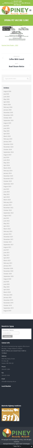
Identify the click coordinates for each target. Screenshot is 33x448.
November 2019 (8, 303)
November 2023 (8, 178)
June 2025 (7, 128)
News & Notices (6, 27)
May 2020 (6, 287)
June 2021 (7, 252)
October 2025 (8, 118)
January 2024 (7, 173)
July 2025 (6, 126)
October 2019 (8, 305)
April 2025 (7, 134)
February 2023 (8, 202)
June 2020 (7, 284)
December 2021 (8, 237)
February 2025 (8, 139)
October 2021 (8, 242)
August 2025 (7, 123)
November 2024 (8, 147)
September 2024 (8, 152)
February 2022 (8, 231)
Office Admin (6, 29)
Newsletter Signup (8, 330)
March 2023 (7, 200)
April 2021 (7, 258)
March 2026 (7, 104)
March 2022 (7, 229)
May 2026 (6, 99)
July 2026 (6, 94)
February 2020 (8, 295)
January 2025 (7, 141)
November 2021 (8, 239)
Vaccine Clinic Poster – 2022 (10, 45)
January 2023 (7, 205)
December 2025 (8, 112)
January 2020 (7, 297)
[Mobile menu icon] (30, 10)
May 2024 (6, 163)
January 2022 (7, 234)
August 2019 (7, 311)
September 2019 (8, 308)
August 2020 (7, 279)
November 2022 (8, 208)
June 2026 (7, 97)
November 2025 (8, 115)
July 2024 (6, 157)
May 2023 (6, 194)
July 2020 (6, 281)
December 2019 (8, 300)
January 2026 (7, 110)
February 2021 (8, 263)
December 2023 (8, 176)
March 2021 (7, 260)
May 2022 (6, 223)
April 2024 (7, 165)
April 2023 (7, 197)
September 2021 (8, 244)
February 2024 (8, 171)
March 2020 (7, 292)
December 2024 (8, 144)
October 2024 (8, 149)
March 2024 (7, 168)
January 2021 (7, 266)
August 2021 (7, 247)
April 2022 (7, 226)
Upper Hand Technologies (22, 443)
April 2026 (7, 102)
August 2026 (7, 91)
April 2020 (7, 289)
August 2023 (7, 186)
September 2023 (8, 184)
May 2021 (6, 255)
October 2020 (8, 274)
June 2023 (7, 192)
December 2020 (8, 268)
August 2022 (7, 215)
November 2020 (8, 271)
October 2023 (8, 181)
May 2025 (6, 131)
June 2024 (7, 160)
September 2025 (8, 120)
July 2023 (6, 189)
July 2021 (6, 250)
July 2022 (6, 218)
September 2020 (8, 276)
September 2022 (8, 213)
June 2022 (7, 221)
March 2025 (7, 136)
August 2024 (7, 155)
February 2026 (8, 107)
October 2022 (8, 210)
